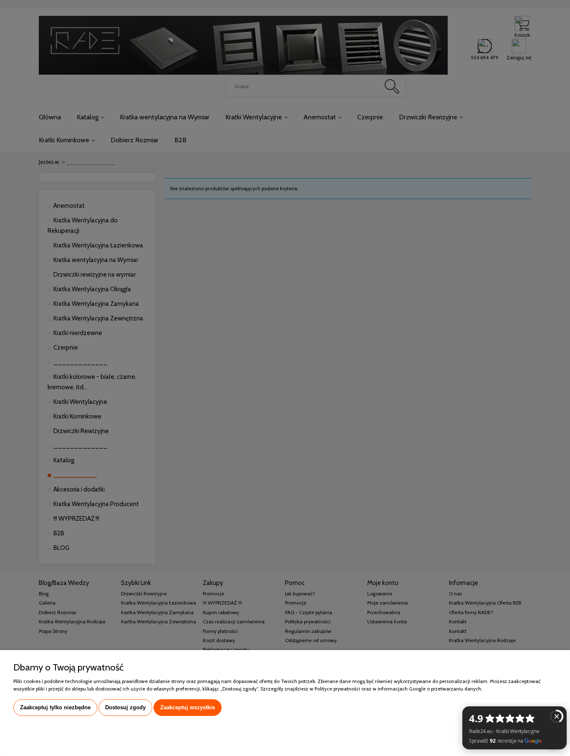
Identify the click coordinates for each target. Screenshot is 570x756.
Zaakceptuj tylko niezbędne (55, 707)
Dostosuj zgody (125, 707)
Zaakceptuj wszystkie (187, 707)
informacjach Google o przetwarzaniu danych (429, 688)
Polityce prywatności (337, 688)
